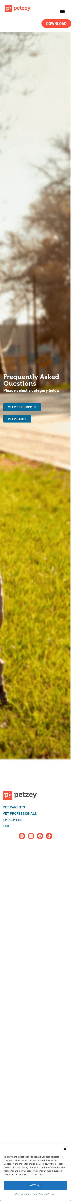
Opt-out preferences (26, 1194)
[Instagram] (22, 836)
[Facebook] (40, 836)
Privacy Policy (46, 1194)
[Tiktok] (49, 836)
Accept (35, 1185)
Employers (12, 819)
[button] (65, 1149)
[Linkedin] (31, 836)
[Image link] (18, 8)
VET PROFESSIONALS (20, 813)
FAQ (6, 826)
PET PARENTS (14, 807)
